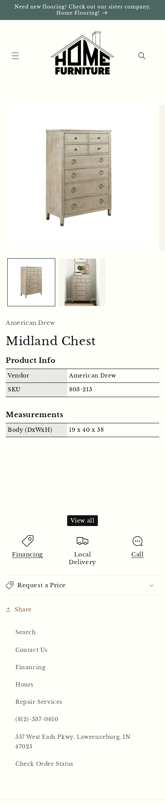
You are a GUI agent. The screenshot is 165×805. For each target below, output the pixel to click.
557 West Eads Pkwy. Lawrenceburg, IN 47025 (73, 741)
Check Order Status (44, 763)
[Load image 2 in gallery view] (82, 282)
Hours (24, 684)
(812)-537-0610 (36, 719)
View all (83, 520)
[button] (15, 55)
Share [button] (23, 609)
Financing (27, 554)
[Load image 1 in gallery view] (31, 282)
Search (25, 632)
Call (137, 554)
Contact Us (31, 649)
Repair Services (38, 701)
